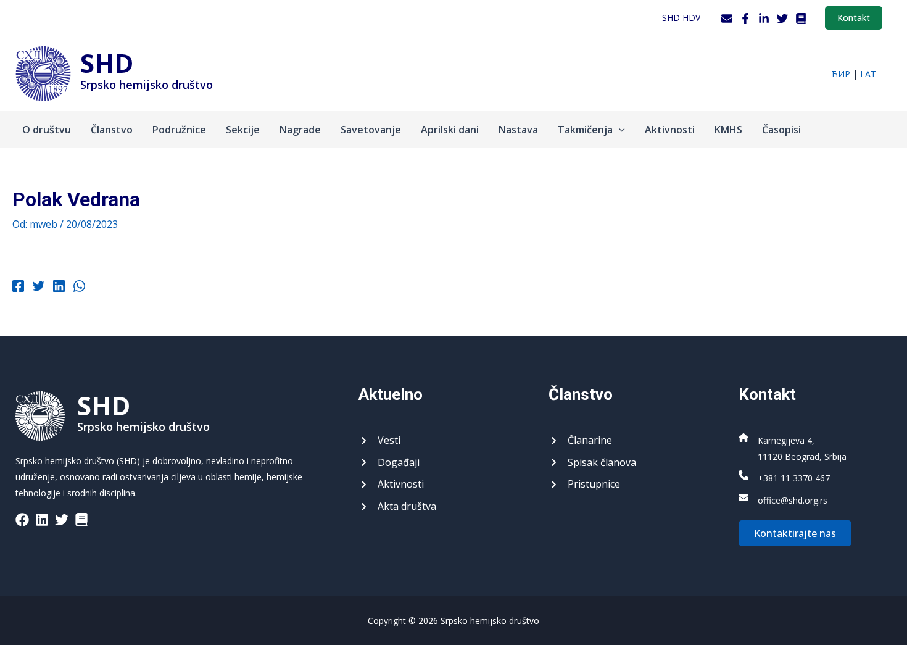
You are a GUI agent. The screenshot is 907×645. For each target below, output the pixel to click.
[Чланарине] (580, 441)
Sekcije (243, 129)
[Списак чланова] (592, 463)
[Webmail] (726, 18)
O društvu (46, 129)
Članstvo (112, 129)
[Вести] (379, 441)
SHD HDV (681, 17)
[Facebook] (745, 18)
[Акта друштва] (397, 507)
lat (868, 74)
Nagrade (300, 129)
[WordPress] (800, 18)
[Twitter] (782, 18)
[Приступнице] (584, 484)
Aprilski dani (450, 129)
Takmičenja (585, 129)
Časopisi (781, 129)
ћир (840, 74)
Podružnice (179, 129)
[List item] (22, 519)
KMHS (728, 129)
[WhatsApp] (79, 287)
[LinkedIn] (763, 18)
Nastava (518, 129)
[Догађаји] (389, 463)
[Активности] (391, 484)
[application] (619, 129)
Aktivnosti (670, 129)
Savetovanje (371, 129)
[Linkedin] (59, 287)
